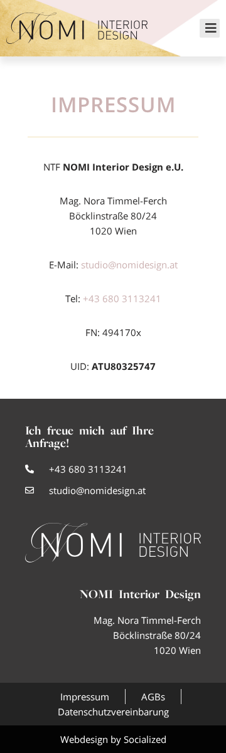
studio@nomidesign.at (129, 264)
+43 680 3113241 (122, 298)
